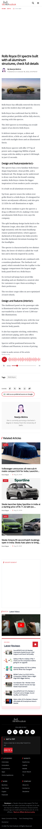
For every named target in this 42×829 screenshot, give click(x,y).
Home (4, 8)
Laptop (24, 765)
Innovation (5, 765)
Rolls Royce (12, 377)
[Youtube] (27, 732)
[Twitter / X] (15, 389)
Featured (5, 795)
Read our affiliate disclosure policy (24, 812)
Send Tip (7, 750)
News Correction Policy (9, 818)
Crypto (4, 791)
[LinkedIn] (20, 389)
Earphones (26, 762)
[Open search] (33, 3)
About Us (25, 785)
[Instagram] (21, 732)
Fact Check (5, 788)
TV (23, 775)
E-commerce (6, 769)
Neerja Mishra (21, 417)
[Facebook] (10, 389)
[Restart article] (4, 366)
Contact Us (26, 788)
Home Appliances (7, 775)
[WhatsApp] (25, 389)
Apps (3, 772)
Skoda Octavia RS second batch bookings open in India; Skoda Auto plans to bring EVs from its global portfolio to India (20, 541)
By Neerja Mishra (14, 69)
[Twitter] (15, 732)
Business (5, 785)
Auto (9, 8)
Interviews (5, 762)
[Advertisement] (21, 32)
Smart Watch (26, 772)
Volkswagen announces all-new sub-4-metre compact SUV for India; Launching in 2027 (20, 469)
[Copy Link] (30, 389)
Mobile (24, 769)
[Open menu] (38, 3)
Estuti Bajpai (5, 474)
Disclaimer (25, 791)
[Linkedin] (32, 732)
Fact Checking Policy (26, 818)
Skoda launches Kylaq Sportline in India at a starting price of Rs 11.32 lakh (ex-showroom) (21, 505)
